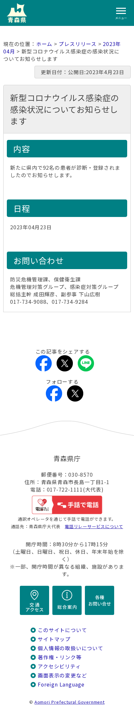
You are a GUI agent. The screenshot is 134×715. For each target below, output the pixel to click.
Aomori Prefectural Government (69, 702)
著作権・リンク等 (59, 657)
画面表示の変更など (62, 675)
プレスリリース (78, 44)
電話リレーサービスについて (94, 526)
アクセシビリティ (59, 666)
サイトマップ (54, 639)
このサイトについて (62, 630)
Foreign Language (61, 684)
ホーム (44, 44)
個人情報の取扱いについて (70, 648)
